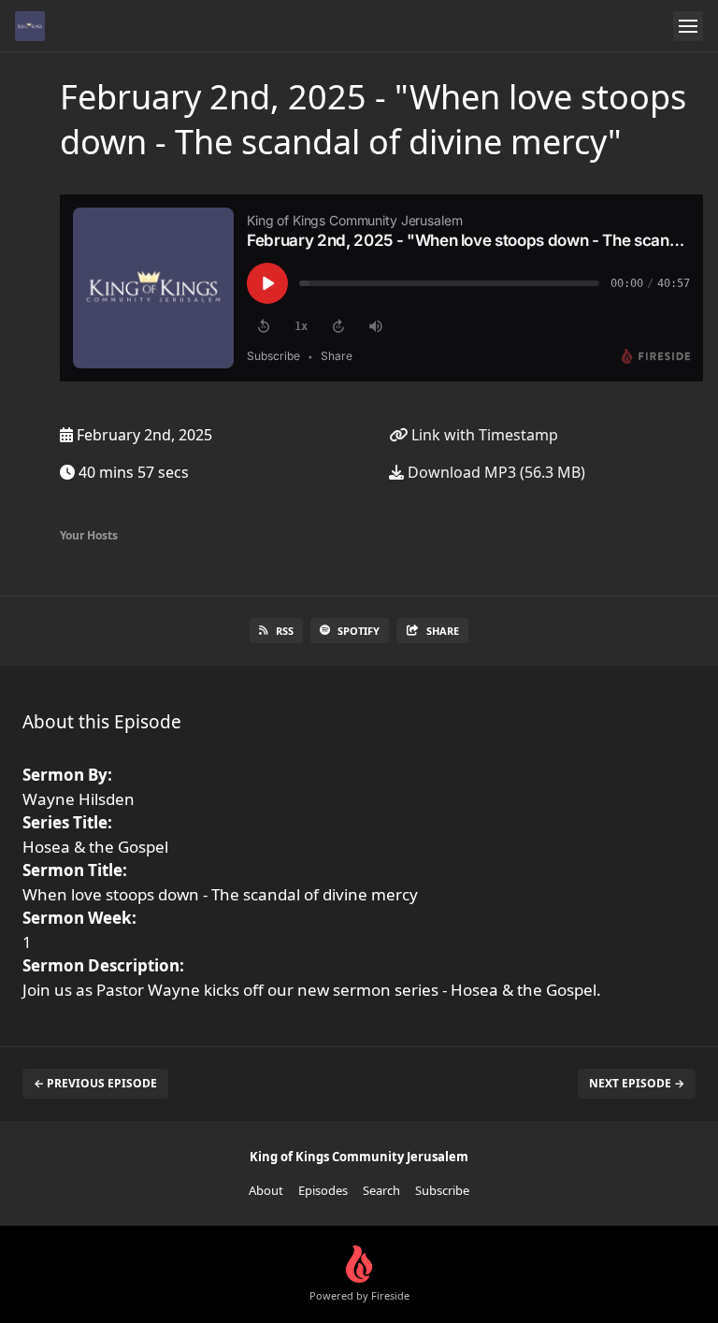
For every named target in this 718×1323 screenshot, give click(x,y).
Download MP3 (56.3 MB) (494, 472)
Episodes (323, 1190)
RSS (285, 631)
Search (381, 1190)
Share (442, 631)
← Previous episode (95, 1083)
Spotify (358, 631)
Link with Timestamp (483, 434)
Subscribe (442, 1190)
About (266, 1190)
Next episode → (636, 1083)
